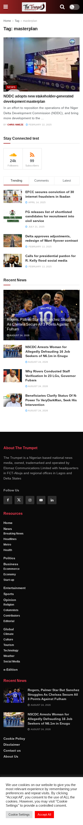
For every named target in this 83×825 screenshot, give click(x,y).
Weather (9, 656)
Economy (9, 574)
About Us (10, 756)
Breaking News (13, 533)
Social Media (11, 661)
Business (10, 564)
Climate (8, 634)
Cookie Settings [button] (19, 814)
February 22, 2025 (40, 124)
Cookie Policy (14, 738)
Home (7, 20)
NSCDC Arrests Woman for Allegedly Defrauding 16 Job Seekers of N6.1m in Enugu (47, 351)
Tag (17, 20)
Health (7, 550)
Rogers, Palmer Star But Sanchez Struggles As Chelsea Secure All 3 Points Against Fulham (41, 324)
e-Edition (10, 669)
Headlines (10, 539)
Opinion (9, 600)
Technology (10, 650)
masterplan (30, 20)
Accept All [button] (44, 814)
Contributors (11, 615)
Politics (9, 558)
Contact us (12, 750)
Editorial (8, 621)
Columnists (10, 610)
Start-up (8, 579)
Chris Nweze (15, 124)
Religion (8, 604)
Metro (7, 544)
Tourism (8, 645)
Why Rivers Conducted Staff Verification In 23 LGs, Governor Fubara (50, 375)
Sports (8, 594)
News (11, 87)
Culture (8, 639)
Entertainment (14, 588)
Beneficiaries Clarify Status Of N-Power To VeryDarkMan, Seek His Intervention (51, 400)
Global (8, 629)
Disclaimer (11, 744)
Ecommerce (11, 568)
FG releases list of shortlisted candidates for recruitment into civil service (49, 216)
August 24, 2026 (19, 335)
